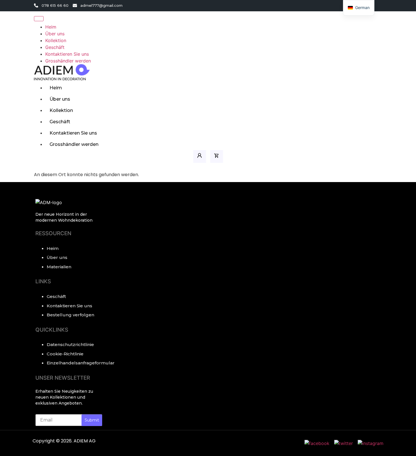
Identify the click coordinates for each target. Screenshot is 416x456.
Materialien (59, 266)
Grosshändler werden (74, 144)
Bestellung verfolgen (70, 314)
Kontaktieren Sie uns (73, 133)
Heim (56, 87)
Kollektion (61, 110)
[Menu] (39, 18)
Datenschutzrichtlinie (70, 344)
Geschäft (60, 121)
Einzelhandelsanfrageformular (74, 363)
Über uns (60, 99)
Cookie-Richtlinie (65, 353)
